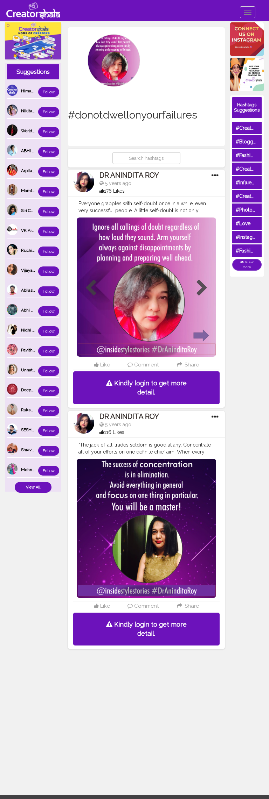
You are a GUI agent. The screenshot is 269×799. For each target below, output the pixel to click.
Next (202, 288)
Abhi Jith (29, 310)
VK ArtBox (30, 230)
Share (191, 365)
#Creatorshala (252, 128)
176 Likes (114, 191)
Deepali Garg (33, 389)
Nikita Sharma (34, 110)
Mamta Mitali (33, 190)
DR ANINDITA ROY (129, 175)
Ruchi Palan (32, 250)
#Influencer (249, 182)
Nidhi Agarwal (34, 330)
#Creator (246, 196)
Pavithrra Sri (32, 350)
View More (248, 264)
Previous (90, 288)
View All (33, 487)
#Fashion (246, 155)
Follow (49, 92)
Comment (146, 365)
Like (104, 365)
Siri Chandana (34, 210)
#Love (243, 223)
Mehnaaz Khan (35, 469)
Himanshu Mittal (37, 90)
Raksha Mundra (36, 409)
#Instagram (248, 237)
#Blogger (247, 141)
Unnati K (29, 370)
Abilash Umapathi (38, 290)
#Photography (252, 210)
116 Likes (114, 432)
